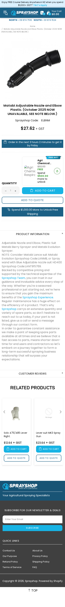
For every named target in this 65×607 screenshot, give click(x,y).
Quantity (9, 183)
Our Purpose (10, 556)
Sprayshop (24, 13)
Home (32, 26)
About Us (37, 550)
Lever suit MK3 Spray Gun (48, 434)
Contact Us (9, 550)
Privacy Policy (40, 556)
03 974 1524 (50, 20)
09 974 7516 (25, 20)
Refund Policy (10, 561)
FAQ (34, 567)
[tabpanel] (16, 432)
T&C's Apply (40, 5)
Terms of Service (12, 567)
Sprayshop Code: (26, 120)
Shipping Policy (40, 561)
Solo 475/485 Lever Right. (15, 434)
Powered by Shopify (51, 581)
